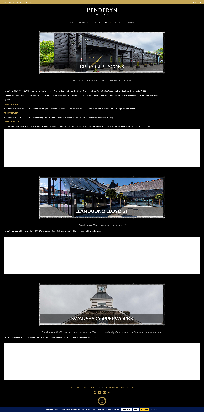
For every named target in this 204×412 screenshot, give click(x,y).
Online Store (23, 2)
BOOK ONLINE (8, 2)
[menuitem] (197, 2)
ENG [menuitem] (195, 2)
